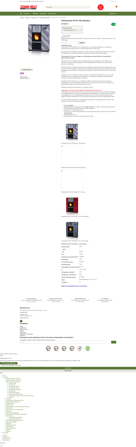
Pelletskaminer (9, 415)
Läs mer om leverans (31, 301)
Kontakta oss (112, 13)
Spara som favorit (27, 69)
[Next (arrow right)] (1, 446)
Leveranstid (23, 332)
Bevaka (82, 42)
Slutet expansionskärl (11, 422)
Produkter (26, 13)
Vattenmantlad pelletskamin (15, 417)
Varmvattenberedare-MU (15, 389)
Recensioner (43, 13)
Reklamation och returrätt (26, 334)
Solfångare (8, 423)
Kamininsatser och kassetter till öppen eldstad (17, 406)
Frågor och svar (52, 13)
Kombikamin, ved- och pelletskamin (15, 409)
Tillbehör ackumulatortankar (13, 381)
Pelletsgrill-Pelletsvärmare (12, 412)
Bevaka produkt (65, 37)
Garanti (21, 331)
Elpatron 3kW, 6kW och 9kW (16, 394)
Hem (21, 13)
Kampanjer (35, 13)
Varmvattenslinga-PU (14, 386)
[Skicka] (113, 342)
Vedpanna (8, 429)
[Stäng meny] (3, 372)
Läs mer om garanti (80, 301)
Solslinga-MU (12, 391)
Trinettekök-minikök (11, 425)
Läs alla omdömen (105, 301)
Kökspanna (8, 411)
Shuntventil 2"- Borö (14, 388)
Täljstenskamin (9, 426)
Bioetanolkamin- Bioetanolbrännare (15, 400)
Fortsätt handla (68, 370)
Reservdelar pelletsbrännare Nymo (14, 420)
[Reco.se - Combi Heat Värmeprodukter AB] (48, 348)
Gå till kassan (68, 368)
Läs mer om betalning (55, 301)
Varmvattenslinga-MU (14, 392)
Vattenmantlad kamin (11, 428)
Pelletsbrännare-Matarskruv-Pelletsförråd (16, 414)
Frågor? (1, 355)
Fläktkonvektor (9, 405)
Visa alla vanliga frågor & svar (9, 363)
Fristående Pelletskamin (15, 418)
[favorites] (112, 7)
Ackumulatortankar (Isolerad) (13, 378)
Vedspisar (8, 431)
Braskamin (8, 398)
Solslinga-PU (12, 384)
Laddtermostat (12, 383)
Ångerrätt (22, 335)
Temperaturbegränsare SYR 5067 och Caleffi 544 (21, 395)
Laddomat (11, 397)
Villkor (21, 326)
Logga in (5, 435)
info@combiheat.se (24, 317)
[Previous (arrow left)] (0, 446)
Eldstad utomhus (10, 403)
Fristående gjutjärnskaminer (13, 401)
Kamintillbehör (9, 408)
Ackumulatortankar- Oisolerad (13, 380)
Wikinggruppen (13, 353)
